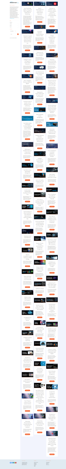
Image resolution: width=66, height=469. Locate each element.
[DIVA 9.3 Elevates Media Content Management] (52, 366)
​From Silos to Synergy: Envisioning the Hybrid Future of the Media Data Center (39, 202)
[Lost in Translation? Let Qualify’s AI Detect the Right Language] (52, 190)
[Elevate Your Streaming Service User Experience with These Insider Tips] (28, 353)
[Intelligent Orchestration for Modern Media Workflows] (40, 153)
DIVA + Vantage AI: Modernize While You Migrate (27, 82)
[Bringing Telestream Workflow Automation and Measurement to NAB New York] (40, 130)
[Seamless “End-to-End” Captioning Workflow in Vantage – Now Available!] (40, 300)
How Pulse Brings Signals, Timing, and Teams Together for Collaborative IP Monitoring (27, 11)
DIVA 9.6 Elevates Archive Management (39, 116)
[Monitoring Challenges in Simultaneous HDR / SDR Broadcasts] (52, 124)
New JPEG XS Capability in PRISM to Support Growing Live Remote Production (52, 219)
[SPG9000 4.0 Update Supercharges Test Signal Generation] (52, 324)
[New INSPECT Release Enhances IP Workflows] (28, 374)
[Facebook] (10, 462)
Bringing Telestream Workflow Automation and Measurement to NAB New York (40, 138)
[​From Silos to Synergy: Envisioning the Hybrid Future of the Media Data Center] (40, 194)
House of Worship (36, 462)
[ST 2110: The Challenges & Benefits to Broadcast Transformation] (52, 386)
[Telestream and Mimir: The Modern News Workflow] (40, 48)
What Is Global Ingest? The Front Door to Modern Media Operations (40, 11)
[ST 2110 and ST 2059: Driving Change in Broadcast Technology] (40, 322)
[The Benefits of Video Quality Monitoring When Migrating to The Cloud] (52, 409)
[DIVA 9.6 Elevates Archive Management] (40, 109)
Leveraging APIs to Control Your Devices (27, 319)
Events (35, 465)
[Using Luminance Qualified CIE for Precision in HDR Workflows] (40, 262)
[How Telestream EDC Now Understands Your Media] (40, 67)
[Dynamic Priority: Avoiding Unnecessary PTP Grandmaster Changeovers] (40, 238)
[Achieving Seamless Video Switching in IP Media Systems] (40, 343)
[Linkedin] (13, 462)
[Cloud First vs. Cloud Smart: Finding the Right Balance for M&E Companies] (52, 235)
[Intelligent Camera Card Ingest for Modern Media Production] (28, 55)
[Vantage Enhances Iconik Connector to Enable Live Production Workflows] (52, 31)
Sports (34, 466)
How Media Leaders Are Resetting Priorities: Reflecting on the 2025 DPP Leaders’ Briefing (27, 126)
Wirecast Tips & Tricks (24, 464)
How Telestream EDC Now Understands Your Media (40, 73)
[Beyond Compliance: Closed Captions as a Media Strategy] (28, 250)
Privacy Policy (47, 464)
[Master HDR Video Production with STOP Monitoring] (28, 271)
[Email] (14, 462)
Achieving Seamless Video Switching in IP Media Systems (40, 350)
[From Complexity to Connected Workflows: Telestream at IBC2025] (52, 146)
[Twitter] (11, 462)
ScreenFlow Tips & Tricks (24, 463)
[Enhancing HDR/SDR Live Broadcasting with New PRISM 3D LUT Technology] (40, 217)
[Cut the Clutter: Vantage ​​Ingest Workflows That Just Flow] (28, 185)
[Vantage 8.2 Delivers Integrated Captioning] (28, 332)
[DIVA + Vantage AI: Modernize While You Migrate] (28, 76)
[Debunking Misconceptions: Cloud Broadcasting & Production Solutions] (28, 416)
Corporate (35, 464)
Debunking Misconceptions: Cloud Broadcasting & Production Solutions (27, 424)
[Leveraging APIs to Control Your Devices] (28, 312)
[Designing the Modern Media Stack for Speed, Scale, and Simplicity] (40, 88)
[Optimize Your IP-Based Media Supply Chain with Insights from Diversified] (52, 278)
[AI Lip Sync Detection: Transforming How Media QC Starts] (40, 27)
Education (35, 463)
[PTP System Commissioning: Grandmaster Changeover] (40, 363)
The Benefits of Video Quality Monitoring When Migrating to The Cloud (52, 417)
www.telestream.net (12, 18)
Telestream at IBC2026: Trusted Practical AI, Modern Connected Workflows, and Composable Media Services (52, 13)
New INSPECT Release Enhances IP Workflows (27, 381)
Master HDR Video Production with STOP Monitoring (27, 278)
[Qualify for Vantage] (40, 284)
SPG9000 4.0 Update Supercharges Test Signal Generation (52, 330)
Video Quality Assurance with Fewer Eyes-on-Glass (52, 176)
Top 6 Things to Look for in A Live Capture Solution (27, 402)
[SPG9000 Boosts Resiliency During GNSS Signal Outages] (52, 257)
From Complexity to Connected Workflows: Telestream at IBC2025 (52, 153)
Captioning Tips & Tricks (24, 462)
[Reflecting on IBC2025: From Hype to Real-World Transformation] (28, 144)
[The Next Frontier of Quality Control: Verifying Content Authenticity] (28, 97)
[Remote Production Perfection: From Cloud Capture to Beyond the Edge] (52, 76)
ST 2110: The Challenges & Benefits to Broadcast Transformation (52, 394)
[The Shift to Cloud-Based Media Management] (28, 165)
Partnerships (47, 463)
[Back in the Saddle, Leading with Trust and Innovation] (40, 175)
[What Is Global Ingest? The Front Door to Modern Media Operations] (40, 4)
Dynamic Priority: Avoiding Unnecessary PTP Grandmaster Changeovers (39, 246)
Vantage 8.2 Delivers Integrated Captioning (27, 339)
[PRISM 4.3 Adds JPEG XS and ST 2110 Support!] (28, 292)
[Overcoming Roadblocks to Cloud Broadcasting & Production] (40, 415)
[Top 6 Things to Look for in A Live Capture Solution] (28, 395)
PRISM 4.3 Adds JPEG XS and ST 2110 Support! (27, 299)
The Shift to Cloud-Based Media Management (27, 171)
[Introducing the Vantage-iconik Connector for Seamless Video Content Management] (52, 299)
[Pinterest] (15, 462)
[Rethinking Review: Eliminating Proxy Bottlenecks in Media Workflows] (52, 55)
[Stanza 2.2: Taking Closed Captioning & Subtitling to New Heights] (52, 344)
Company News (48, 462)
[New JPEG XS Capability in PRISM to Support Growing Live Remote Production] (52, 212)
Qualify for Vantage (40, 288)
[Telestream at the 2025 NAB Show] (28, 231)
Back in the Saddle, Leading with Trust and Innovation (40, 181)
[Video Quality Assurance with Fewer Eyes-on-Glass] (52, 169)
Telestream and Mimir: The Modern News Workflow (40, 54)
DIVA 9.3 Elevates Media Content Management (52, 373)
